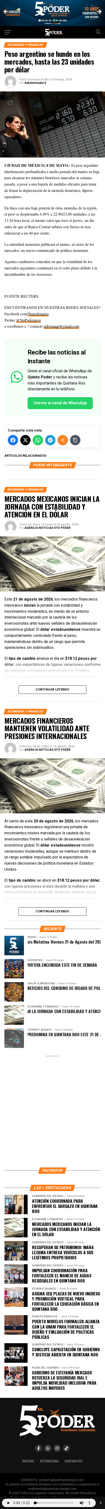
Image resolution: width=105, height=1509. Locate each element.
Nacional (28, 1461)
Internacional (49, 1461)
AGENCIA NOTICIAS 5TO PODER (47, 528)
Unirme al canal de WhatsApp (60, 403)
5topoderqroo (38, 313)
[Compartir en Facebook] (13, 440)
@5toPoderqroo (28, 320)
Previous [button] (6, 12)
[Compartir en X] (25, 440)
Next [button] (99, 12)
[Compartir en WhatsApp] (38, 440)
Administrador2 (35, 83)
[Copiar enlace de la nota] (75, 440)
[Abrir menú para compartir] (63, 440)
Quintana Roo (74, 1461)
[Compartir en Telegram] (50, 440)
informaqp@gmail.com (61, 326)
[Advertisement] (52, 1110)
